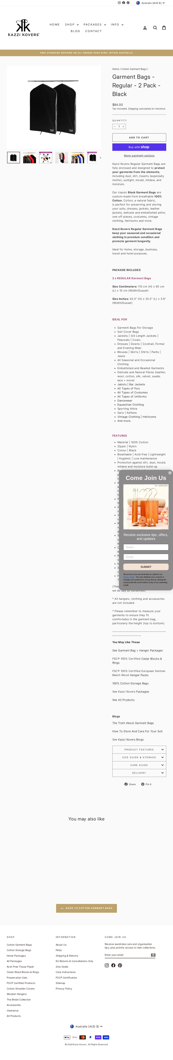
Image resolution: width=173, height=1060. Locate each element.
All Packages (14, 961)
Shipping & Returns (67, 955)
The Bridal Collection (19, 999)
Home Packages (16, 955)
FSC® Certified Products (21, 983)
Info (116, 24)
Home (55, 24)
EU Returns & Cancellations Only (74, 961)
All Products (126, 699)
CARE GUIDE (139, 765)
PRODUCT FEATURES (139, 749)
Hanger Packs (139, 675)
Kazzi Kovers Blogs (131, 739)
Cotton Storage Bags (19, 950)
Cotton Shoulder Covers (21, 988)
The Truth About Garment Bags (133, 723)
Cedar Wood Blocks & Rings (23, 972)
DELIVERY (139, 773)
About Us (61, 944)
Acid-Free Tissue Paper (20, 966)
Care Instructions (66, 972)
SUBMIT (146, 566)
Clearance (13, 1010)
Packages (93, 24)
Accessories (14, 1004)
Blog (75, 31)
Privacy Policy (64, 988)
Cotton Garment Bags (133, 68)
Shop (70, 24)
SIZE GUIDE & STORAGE (139, 757)
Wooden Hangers (17, 994)
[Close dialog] (170, 472)
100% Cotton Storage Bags (130, 683)
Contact (93, 31)
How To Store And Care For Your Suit (137, 731)
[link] (146, 506)
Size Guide (62, 966)
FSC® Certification (66, 977)
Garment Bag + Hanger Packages (140, 650)
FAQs (59, 950)
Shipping (133, 108)
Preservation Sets (17, 977)
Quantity (119, 120)
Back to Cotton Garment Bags (89, 908)
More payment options (139, 155)
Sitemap (60, 983)
